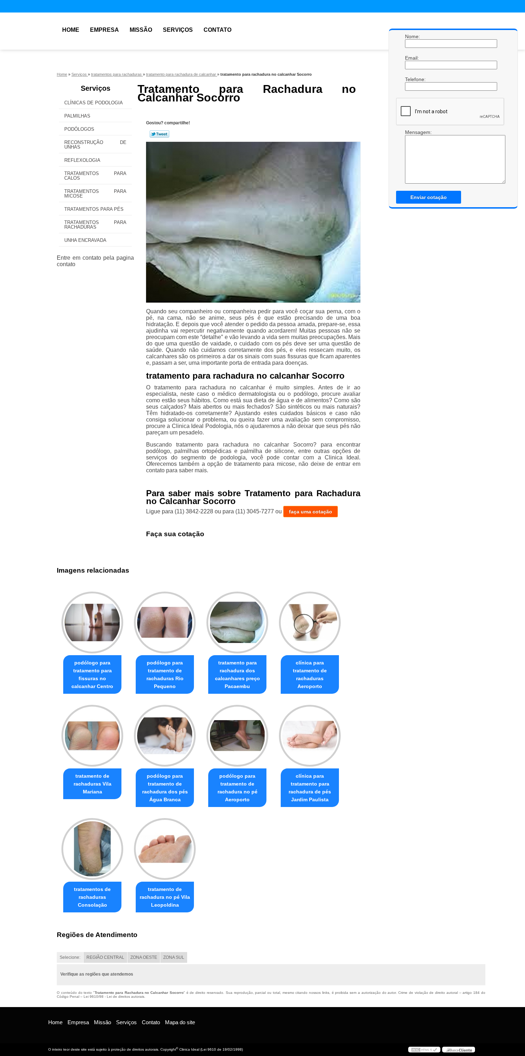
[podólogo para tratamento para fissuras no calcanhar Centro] (92, 622)
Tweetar (159, 134)
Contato (217, 30)
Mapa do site (180, 1022)
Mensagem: (412, 132)
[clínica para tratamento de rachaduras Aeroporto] (310, 622)
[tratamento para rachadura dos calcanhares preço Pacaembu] (237, 622)
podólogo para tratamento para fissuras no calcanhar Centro (92, 674)
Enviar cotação (428, 197)
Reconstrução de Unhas (95, 145)
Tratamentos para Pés (94, 209)
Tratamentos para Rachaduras (95, 225)
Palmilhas (77, 116)
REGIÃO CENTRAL (105, 957)
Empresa (104, 30)
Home (70, 30)
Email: (412, 58)
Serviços (178, 30)
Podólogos (79, 129)
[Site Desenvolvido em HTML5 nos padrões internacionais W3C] (424, 1049)
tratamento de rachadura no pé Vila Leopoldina (165, 897)
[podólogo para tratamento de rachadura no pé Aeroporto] (237, 736)
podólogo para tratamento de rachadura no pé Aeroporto (238, 787)
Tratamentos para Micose (95, 194)
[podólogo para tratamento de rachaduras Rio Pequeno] (165, 622)
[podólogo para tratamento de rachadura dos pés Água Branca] (165, 736)
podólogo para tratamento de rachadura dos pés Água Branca (165, 787)
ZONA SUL (173, 957)
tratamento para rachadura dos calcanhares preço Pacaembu (237, 674)
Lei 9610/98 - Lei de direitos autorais (114, 996)
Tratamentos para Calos (95, 176)
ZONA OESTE (143, 957)
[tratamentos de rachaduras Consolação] (92, 849)
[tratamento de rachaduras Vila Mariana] (92, 736)
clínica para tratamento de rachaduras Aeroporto (310, 674)
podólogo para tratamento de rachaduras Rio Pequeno (165, 674)
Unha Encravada (85, 240)
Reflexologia (82, 160)
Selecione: (70, 957)
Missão (141, 30)
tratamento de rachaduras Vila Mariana (92, 784)
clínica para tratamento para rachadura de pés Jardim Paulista (310, 787)
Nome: (412, 36)
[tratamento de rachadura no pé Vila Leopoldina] (165, 849)
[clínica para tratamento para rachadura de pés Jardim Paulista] (310, 736)
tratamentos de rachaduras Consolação (92, 897)
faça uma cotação (310, 511)
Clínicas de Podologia (93, 102)
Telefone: (412, 79)
